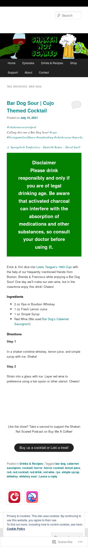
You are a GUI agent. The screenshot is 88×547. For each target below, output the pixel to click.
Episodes (28, 63)
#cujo (53, 132)
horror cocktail (54, 468)
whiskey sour (28, 476)
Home (11, 63)
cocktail (27, 468)
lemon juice (72, 468)
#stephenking (45, 137)
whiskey (12, 476)
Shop (73, 63)
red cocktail (20, 472)
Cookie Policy (16, 528)
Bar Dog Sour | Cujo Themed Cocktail (30, 106)
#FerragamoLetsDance (21, 137)
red (9, 472)
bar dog (60, 463)
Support (13, 72)
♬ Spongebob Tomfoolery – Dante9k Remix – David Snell (43, 147)
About (28, 72)
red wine (48, 472)
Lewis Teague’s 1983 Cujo (54, 267)
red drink (36, 472)
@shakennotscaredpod (21, 127)
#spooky (77, 137)
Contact (44, 72)
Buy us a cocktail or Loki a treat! (44, 447)
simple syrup (70, 472)
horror (38, 468)
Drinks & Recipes (52, 63)
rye (58, 472)
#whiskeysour (63, 137)
